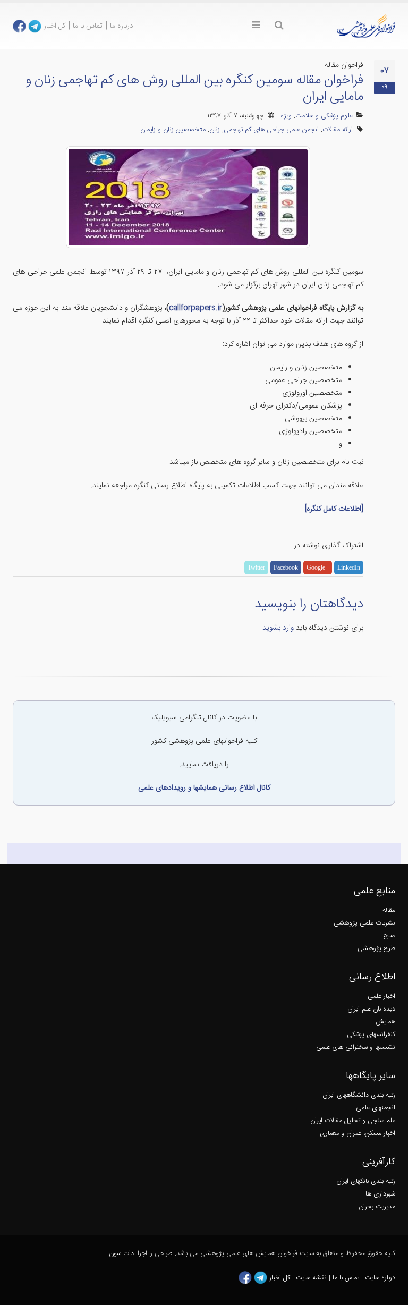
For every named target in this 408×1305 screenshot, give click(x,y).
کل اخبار (54, 26)
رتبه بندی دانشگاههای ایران (358, 1095)
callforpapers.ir (195, 308)
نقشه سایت (312, 1278)
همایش (385, 1022)
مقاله (388, 910)
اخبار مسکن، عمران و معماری (357, 1133)
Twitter (256, 567)
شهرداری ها (380, 1194)
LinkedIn (348, 567)
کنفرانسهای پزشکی (371, 1034)
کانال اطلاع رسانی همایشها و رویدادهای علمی (204, 788)
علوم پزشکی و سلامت (324, 116)
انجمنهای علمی (375, 1108)
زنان (214, 129)
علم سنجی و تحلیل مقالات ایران (352, 1120)
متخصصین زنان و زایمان (173, 129)
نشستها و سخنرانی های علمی (355, 1047)
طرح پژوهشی (376, 948)
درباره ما (121, 26)
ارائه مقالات (337, 129)
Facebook (286, 567)
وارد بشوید (278, 628)
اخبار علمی (381, 996)
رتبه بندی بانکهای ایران (365, 1181)
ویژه (286, 116)
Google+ (318, 567)
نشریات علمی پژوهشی (364, 923)
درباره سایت (380, 1278)
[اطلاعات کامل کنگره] (334, 509)
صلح (389, 936)
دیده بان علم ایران (371, 1009)
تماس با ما (88, 26)
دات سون (121, 1253)
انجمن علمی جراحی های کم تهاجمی (271, 129)
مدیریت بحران (377, 1207)
